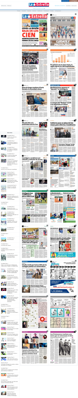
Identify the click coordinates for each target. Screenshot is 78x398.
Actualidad (24, 10)
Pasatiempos (46, 10)
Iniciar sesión (74, 5)
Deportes (29, 10)
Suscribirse (68, 5)
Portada (18, 10)
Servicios (34, 10)
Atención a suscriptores (60, 5)
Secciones (4, 5)
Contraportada (58, 10)
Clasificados (39, 10)
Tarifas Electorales (65, 0)
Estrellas (52, 10)
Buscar (9, 5)
